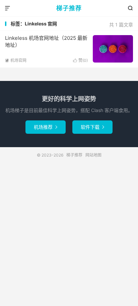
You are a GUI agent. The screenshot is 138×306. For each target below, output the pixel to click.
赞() (80, 60)
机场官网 (15, 60)
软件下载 (92, 127)
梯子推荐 (69, 8)
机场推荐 (45, 127)
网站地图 (93, 155)
